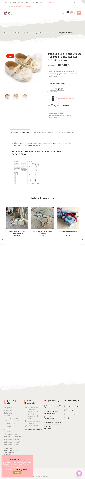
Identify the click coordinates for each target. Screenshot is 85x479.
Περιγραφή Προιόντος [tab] (21, 132)
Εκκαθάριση (53, 92)
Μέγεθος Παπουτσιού (57, 83)
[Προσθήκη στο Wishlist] (16, 235)
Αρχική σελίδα (8, 33)
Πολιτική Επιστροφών (48, 427)
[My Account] (63, 13)
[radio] (53, 89)
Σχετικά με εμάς (72, 410)
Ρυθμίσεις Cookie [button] (21, 470)
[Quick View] (25, 232)
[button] (38, 56)
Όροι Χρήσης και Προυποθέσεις (51, 417)
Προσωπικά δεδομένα (53, 422)
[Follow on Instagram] (79, 2)
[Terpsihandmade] (8, 13)
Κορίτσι (37, 33)
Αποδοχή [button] (17, 473)
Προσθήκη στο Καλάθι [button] (15, 232)
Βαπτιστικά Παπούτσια (27, 33)
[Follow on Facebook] (75, 2)
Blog (67, 418)
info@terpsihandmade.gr (47, 2)
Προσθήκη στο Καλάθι (66, 98)
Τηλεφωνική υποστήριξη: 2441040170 (20, 6)
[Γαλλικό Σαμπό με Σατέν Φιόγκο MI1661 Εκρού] (2, 240)
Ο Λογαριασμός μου (73, 406)
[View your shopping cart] (70, 13)
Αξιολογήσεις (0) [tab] (67, 132)
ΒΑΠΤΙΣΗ (16, 33)
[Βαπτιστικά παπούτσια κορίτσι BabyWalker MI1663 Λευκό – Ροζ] (82, 240)
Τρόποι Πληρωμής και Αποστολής (51, 412)
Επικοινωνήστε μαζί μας (52, 407)
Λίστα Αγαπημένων (72, 414)
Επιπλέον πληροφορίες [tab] (45, 132)
